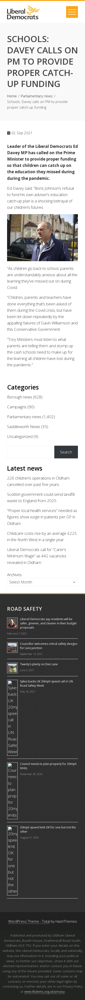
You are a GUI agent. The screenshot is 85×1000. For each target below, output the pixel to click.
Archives (14, 574)
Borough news (19, 397)
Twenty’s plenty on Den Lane (39, 664)
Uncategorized (20, 436)
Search (66, 452)
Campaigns (16, 406)
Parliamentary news (24, 416)
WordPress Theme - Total (29, 921)
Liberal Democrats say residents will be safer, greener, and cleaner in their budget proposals (48, 623)
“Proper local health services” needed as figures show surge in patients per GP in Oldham (42, 517)
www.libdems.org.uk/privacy (44, 991)
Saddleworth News (23, 426)
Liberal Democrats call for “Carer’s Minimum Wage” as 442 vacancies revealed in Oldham (36, 556)
